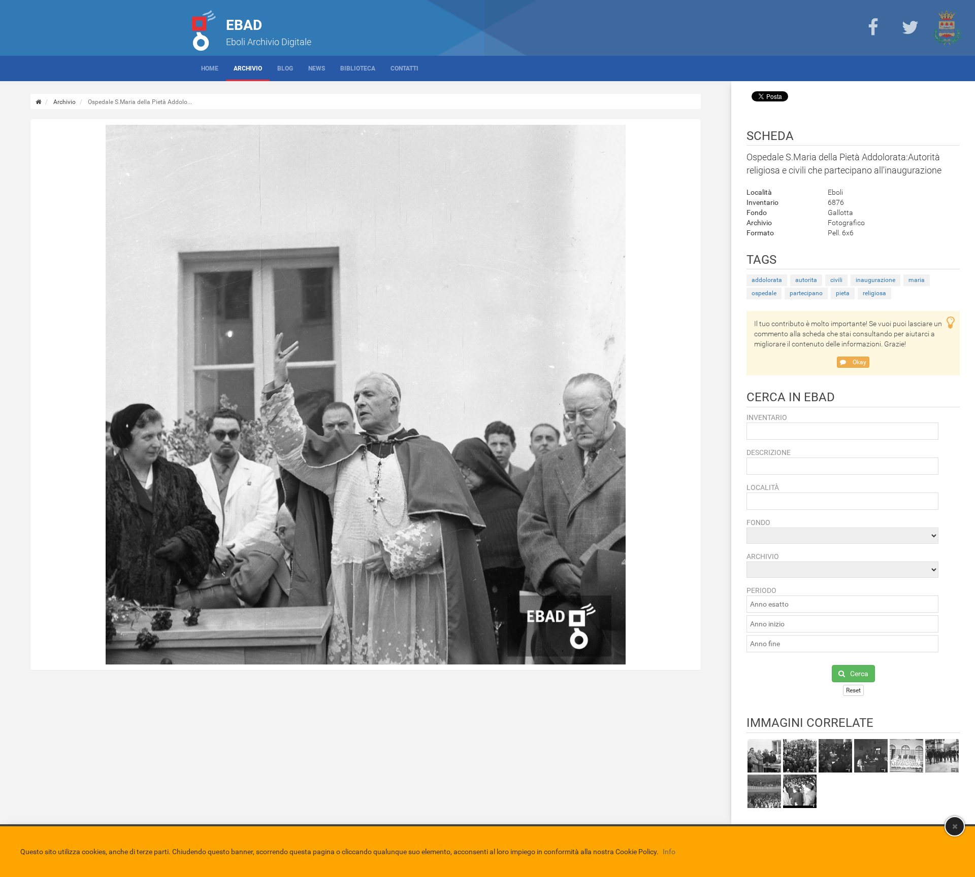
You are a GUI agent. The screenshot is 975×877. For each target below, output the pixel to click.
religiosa (874, 293)
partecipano (806, 293)
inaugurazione (875, 280)
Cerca (859, 674)
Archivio (248, 68)
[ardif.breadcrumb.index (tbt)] (38, 102)
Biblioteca (357, 68)
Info (669, 852)
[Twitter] (910, 28)
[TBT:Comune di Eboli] (947, 28)
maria (916, 280)
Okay (858, 362)
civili (836, 280)
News (316, 68)
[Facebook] (873, 28)
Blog (285, 68)
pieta (843, 293)
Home (209, 68)
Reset (853, 690)
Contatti (404, 68)
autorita (806, 280)
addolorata (767, 280)
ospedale (764, 293)
